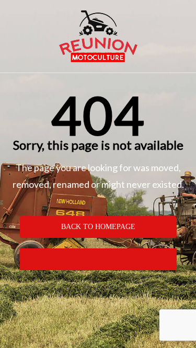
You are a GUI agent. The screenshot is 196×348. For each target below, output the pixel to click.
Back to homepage (98, 227)
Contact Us (98, 259)
